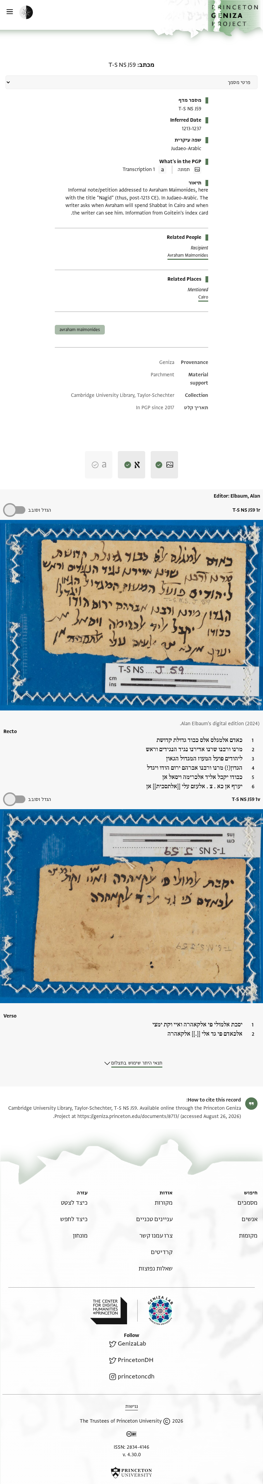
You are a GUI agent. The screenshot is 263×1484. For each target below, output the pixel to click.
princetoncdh (136, 1376)
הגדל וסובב (39, 510)
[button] (235, 18)
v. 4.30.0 (132, 1454)
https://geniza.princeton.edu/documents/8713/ (128, 1116)
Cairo (203, 297)
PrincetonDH (135, 1360)
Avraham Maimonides (187, 255)
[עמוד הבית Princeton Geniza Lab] (155, 1310)
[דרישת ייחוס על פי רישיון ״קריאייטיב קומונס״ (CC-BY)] (131, 1435)
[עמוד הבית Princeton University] (131, 1473)
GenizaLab (132, 1344)
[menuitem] (248, 1203)
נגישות (131, 1406)
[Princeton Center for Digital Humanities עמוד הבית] (108, 1310)
